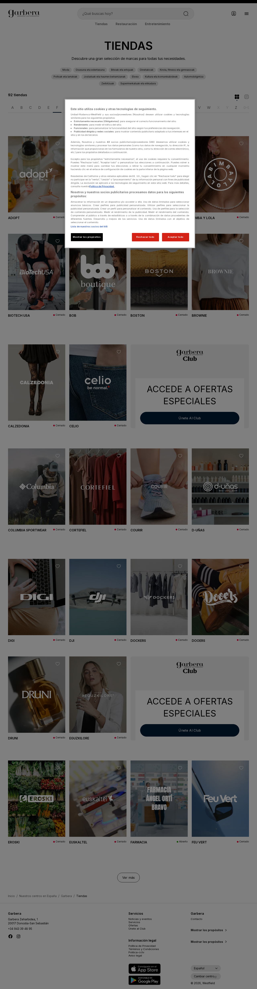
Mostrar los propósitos (87, 237)
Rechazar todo (145, 237)
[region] (130, 173)
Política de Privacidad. (101, 186)
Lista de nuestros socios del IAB (89, 226)
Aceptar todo (176, 237)
